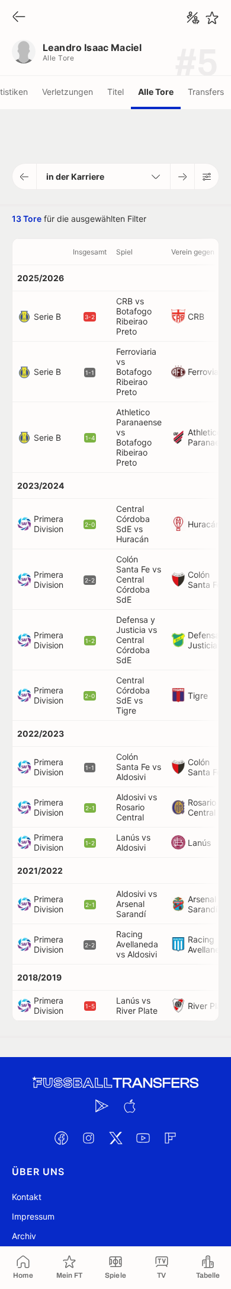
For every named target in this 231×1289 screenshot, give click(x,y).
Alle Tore (156, 92)
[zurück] (19, 17)
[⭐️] (212, 18)
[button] (24, 176)
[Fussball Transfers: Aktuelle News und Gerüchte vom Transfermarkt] (115, 1083)
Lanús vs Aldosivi (133, 842)
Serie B (47, 316)
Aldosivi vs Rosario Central (136, 807)
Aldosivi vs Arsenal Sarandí (136, 904)
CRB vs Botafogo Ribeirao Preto (134, 316)
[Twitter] (115, 1138)
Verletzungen (67, 92)
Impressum (33, 1216)
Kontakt (26, 1197)
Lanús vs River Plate (137, 1005)
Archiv (24, 1236)
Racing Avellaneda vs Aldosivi (137, 944)
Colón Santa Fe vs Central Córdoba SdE (138, 579)
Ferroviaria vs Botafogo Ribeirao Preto (136, 371)
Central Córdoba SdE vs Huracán (133, 524)
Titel (115, 92)
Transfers (206, 92)
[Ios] (129, 1106)
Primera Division (48, 524)
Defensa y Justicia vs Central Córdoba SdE (136, 640)
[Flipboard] (170, 1138)
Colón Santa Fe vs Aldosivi (138, 767)
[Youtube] (143, 1138)
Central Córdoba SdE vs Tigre (133, 695)
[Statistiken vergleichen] (193, 18)
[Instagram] (88, 1138)
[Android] (102, 1106)
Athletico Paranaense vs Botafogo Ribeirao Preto (139, 437)
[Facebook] (61, 1138)
